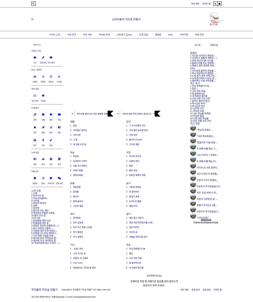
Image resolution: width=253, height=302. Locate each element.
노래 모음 (36, 190)
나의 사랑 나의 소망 (201, 98)
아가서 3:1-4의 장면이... (208, 167)
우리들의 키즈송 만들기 (44, 289)
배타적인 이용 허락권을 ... (204, 80)
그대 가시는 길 (79, 253)
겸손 (131, 253)
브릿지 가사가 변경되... (207, 179)
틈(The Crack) (135, 139)
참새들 (76, 191)
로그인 (198, 44)
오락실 (36, 200)
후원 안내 (196, 289)
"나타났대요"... (204, 217)
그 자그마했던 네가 (137, 125)
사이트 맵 (206, 3)
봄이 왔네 (133, 170)
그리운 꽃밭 (134, 144)
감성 (128, 121)
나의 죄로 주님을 (201, 118)
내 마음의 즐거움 (136, 267)
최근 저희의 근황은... (42, 228)
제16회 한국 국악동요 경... (45, 237)
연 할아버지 (134, 191)
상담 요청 (206, 289)
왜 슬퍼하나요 (135, 262)
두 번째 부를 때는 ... (207, 161)
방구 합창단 (78, 232)
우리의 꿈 (133, 232)
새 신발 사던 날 (79, 144)
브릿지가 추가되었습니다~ (209, 186)
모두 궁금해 (78, 222)
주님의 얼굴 (198, 115)
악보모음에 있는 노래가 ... (46, 242)
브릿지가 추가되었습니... (208, 211)
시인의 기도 (198, 108)
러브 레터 (195, 3)
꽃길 (75, 125)
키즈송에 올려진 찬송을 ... (204, 70)
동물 (72, 183)
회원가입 (214, 44)
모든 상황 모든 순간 (202, 120)
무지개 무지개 (135, 156)
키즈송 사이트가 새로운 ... (204, 55)
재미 (72, 214)
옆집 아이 (133, 205)
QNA (192, 68)
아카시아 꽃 (38, 195)
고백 (35, 193)
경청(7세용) (78, 170)
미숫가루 (77, 134)
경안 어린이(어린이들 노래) (141, 222)
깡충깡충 (77, 186)
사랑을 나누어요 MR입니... (45, 232)
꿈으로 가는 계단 (41, 210)
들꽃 (131, 165)
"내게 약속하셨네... (205, 136)
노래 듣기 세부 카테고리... (204, 75)
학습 (72, 152)
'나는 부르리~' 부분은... (207, 154)
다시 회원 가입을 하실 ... (44, 235)
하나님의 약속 (198, 103)
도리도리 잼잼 (135, 201)
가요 (72, 244)
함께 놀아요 (78, 201)
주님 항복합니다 (136, 248)
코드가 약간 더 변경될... (208, 173)
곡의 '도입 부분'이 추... (207, 192)
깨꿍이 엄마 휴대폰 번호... (204, 65)
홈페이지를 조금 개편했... (203, 62)
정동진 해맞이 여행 (137, 175)
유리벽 (36, 207)
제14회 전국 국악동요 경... (45, 240)
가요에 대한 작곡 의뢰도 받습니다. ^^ (138, 113)
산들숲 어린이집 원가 (138, 236)
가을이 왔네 (134, 160)
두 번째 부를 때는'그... (207, 148)
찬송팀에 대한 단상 (42, 220)
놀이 (128, 183)
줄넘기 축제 (134, 196)
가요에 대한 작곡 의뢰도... (45, 230)
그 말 (75, 139)
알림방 (193, 52)
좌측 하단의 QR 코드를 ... (204, 60)
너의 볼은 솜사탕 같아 (138, 130)
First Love (77, 262)
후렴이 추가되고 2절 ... (207, 205)
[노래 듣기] (32, 19)
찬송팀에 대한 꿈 (41, 222)
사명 (35, 205)
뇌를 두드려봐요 (80, 165)
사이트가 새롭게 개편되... (203, 57)
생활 (72, 121)
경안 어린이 (134, 227)
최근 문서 (195, 83)
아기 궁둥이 (78, 236)
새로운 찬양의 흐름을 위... (45, 225)
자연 (128, 152)
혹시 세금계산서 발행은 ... (204, 73)
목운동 (76, 156)
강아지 (76, 196)
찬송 (128, 244)
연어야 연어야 (39, 203)
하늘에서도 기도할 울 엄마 (84, 267)
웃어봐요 (77, 217)
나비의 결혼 (78, 205)
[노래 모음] (207, 25)
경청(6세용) (78, 175)
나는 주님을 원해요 (202, 113)
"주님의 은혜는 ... (205, 129)
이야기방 (35, 218)
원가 (128, 214)
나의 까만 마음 (135, 257)
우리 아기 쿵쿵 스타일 (82, 227)
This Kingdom (40, 198)
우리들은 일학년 (80, 130)
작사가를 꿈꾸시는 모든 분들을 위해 (92, 113)
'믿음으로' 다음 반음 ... (207, 142)
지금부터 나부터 (80, 160)
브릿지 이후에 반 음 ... (207, 198)
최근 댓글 (195, 123)
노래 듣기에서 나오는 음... (204, 78)
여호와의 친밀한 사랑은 (44, 212)
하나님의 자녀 (198, 105)
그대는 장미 (78, 248)
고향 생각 (133, 134)
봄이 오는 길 (40, 215)
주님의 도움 (198, 110)
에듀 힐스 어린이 (136, 217)
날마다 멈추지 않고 (201, 100)
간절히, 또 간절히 (80, 257)
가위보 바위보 (135, 186)
